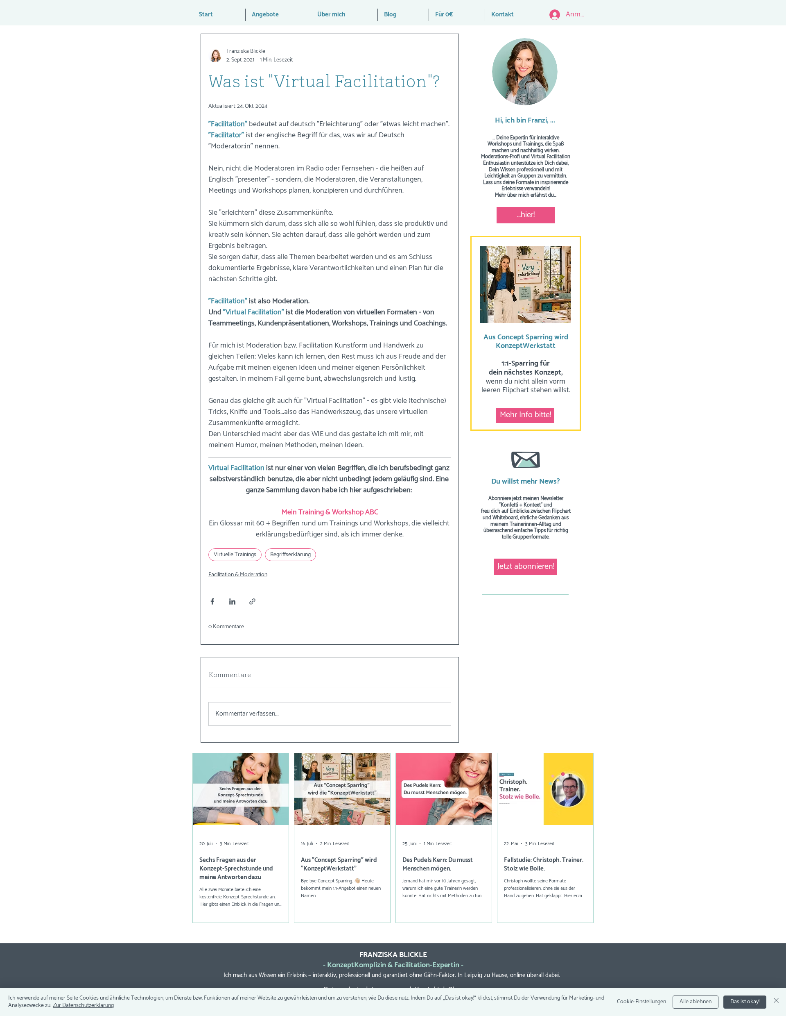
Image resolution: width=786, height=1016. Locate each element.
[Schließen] (776, 1002)
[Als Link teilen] (252, 601)
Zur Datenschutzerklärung (83, 1005)
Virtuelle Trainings (235, 554)
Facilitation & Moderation (237, 575)
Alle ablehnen (695, 1002)
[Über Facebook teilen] (212, 601)
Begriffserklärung (290, 554)
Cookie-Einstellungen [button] (641, 1002)
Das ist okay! (744, 1002)
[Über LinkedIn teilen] (232, 601)
